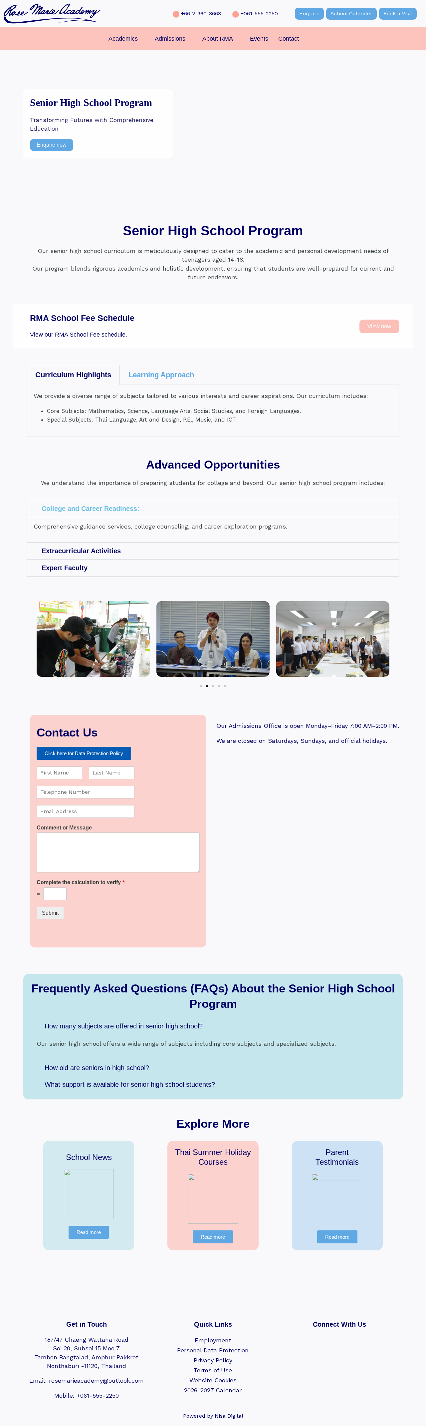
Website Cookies (213, 1380)
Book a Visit (397, 13)
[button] (127, 39)
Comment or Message (64, 827)
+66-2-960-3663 (201, 13)
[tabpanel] (213, 411)
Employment (213, 1340)
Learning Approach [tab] (161, 375)
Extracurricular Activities (81, 551)
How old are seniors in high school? (97, 1067)
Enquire (309, 13)
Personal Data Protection (213, 1350)
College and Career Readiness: (90, 508)
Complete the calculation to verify (81, 882)
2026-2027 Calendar (213, 1390)
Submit (50, 913)
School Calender (351, 13)
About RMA (217, 38)
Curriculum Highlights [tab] (73, 375)
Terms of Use (213, 1370)
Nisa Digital (229, 1416)
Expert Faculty (65, 568)
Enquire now (52, 145)
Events (259, 38)
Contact (288, 38)
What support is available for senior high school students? (130, 1084)
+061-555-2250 (259, 13)
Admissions (170, 38)
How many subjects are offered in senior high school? (124, 1026)
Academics (123, 38)
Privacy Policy (213, 1360)
